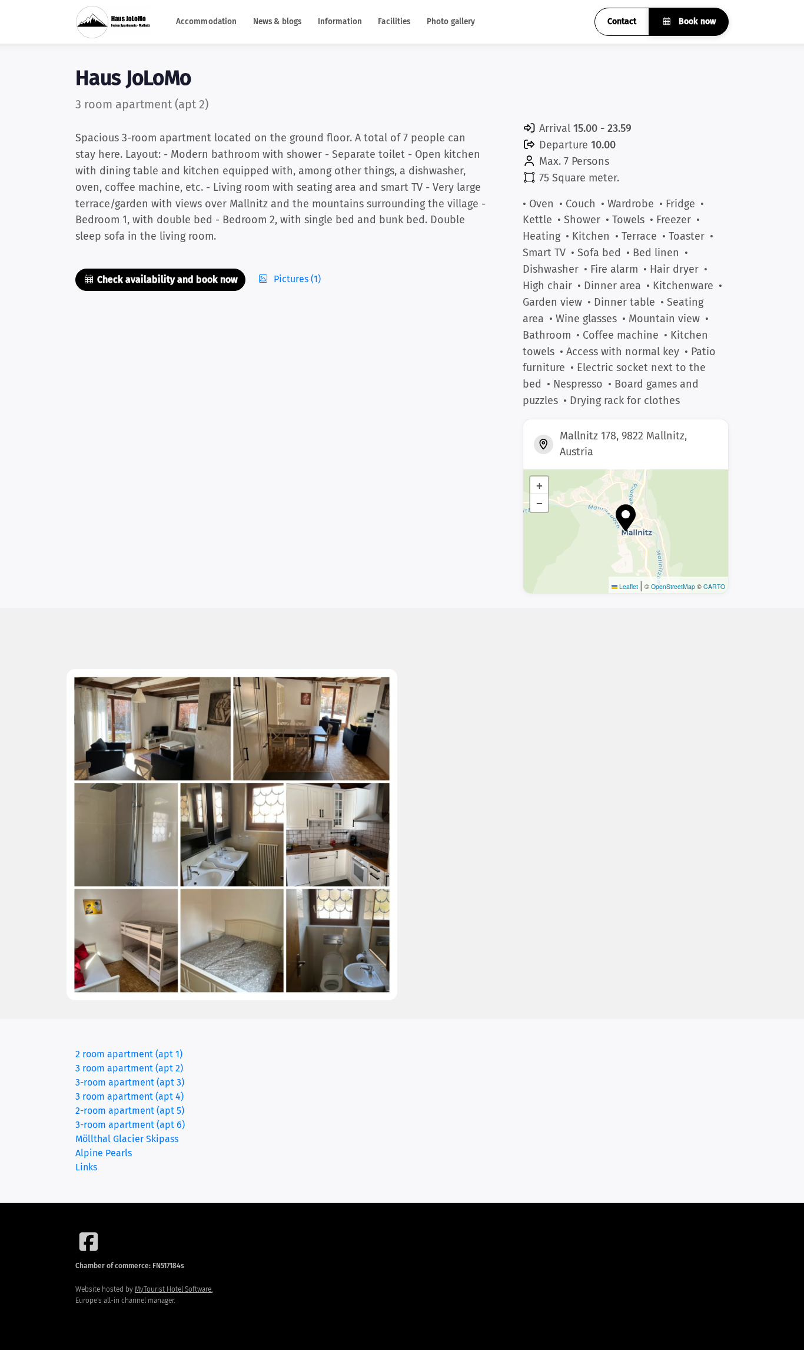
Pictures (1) (296, 278)
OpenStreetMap (673, 586)
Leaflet (627, 586)
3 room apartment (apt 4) (129, 1096)
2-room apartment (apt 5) (129, 1110)
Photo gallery (451, 21)
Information (340, 21)
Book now (696, 21)
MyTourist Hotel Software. (173, 1289)
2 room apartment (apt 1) (128, 1054)
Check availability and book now (166, 279)
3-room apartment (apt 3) (129, 1082)
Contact (621, 21)
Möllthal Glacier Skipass (126, 1138)
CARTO (714, 586)
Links (86, 1167)
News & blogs (277, 21)
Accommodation (206, 21)
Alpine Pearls (103, 1153)
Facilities (394, 21)
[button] (626, 517)
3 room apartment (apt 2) (129, 1068)
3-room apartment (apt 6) (130, 1124)
